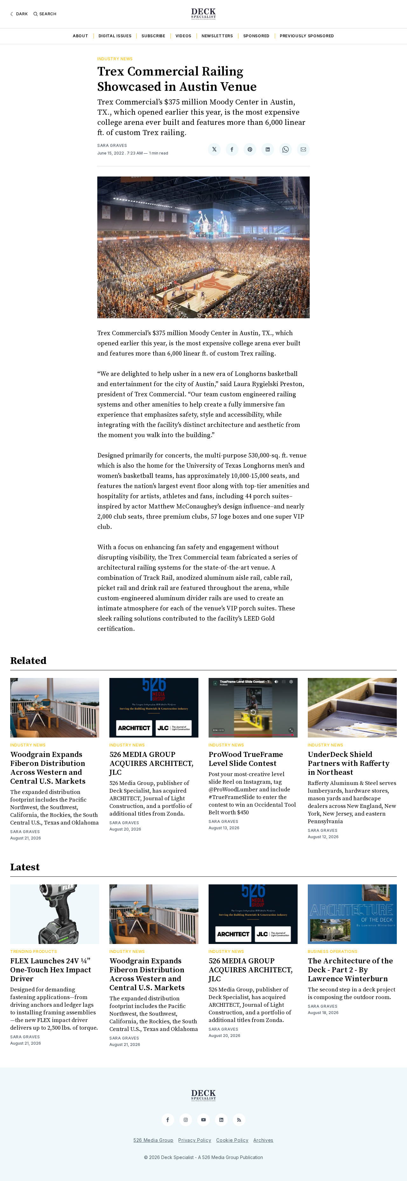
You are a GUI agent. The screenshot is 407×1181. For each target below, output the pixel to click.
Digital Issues (115, 35)
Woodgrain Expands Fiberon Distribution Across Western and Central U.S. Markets (48, 768)
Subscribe (153, 35)
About (80, 35)
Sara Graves (112, 145)
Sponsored (256, 35)
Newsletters (217, 35)
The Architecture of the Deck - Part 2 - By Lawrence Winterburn (350, 970)
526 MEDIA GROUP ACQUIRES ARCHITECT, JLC (151, 763)
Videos (183, 35)
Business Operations (332, 951)
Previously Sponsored (307, 35)
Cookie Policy (232, 1140)
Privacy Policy (194, 1140)
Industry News (115, 58)
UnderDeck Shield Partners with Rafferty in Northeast (349, 763)
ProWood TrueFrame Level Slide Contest (246, 759)
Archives (263, 1140)
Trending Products (33, 951)
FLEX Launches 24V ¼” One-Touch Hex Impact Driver (50, 970)
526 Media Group (154, 1140)
